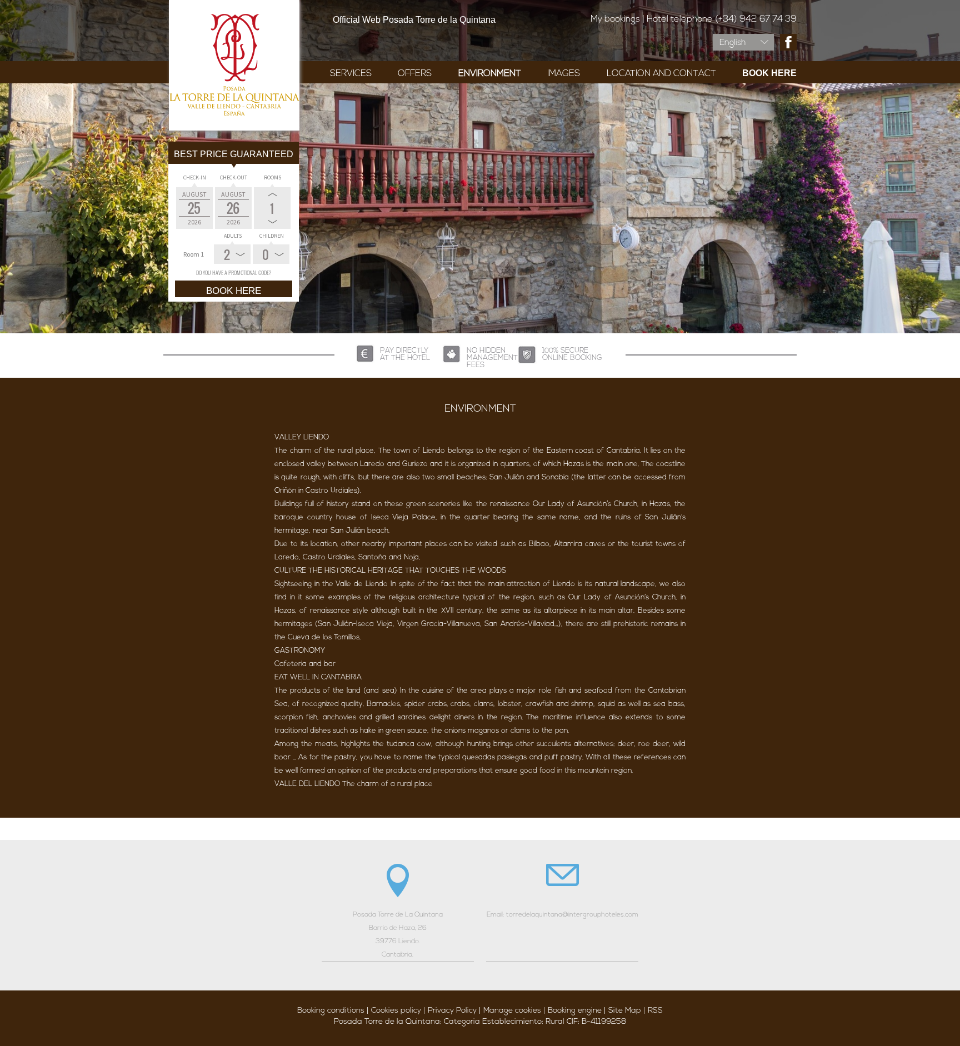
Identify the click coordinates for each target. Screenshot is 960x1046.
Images (563, 73)
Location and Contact (661, 73)
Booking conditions (330, 1011)
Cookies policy (396, 1011)
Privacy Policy (452, 1011)
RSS (655, 1011)
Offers (415, 73)
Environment (489, 73)
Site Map (624, 1011)
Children (271, 235)
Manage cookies (512, 1011)
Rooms (272, 177)
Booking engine (575, 1011)
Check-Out (233, 177)
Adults (233, 235)
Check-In (194, 177)
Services (351, 73)
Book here (769, 73)
